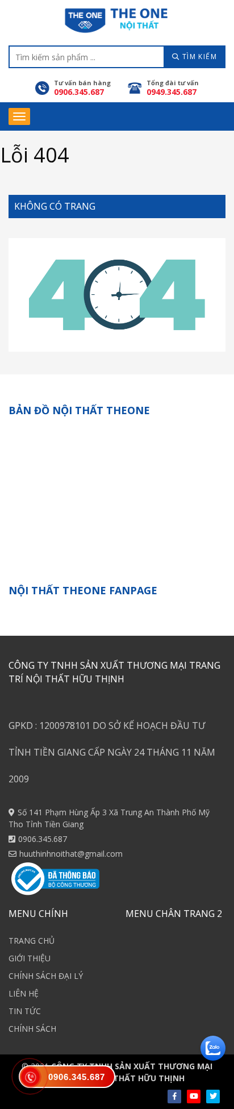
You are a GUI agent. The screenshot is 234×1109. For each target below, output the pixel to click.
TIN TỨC (25, 1011)
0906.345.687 (42, 838)
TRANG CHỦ (32, 940)
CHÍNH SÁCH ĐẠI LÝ (46, 975)
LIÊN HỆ (24, 993)
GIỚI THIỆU (30, 958)
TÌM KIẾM (198, 56)
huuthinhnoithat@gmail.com (71, 853)
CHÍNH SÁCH (32, 1028)
